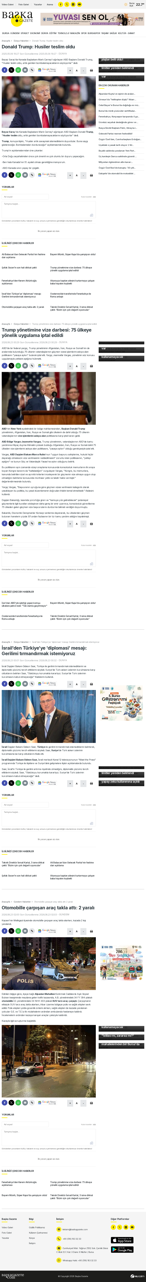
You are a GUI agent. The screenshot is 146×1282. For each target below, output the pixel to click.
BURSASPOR (94, 33)
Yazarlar (38, 4)
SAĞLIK (113, 33)
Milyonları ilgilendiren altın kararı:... (116, 162)
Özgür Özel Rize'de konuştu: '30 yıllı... (117, 167)
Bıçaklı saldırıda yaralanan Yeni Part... (117, 150)
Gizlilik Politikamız (37, 1227)
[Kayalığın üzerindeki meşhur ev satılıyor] (121, 767)
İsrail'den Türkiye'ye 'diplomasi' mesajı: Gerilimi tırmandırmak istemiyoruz (65, 642)
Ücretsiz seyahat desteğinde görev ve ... (118, 122)
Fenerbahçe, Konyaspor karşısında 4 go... (119, 116)
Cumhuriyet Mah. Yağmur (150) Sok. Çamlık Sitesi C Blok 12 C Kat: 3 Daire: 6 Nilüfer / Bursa (82, 1250)
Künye (32, 1238)
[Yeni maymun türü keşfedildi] (121, 343)
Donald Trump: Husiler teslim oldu (47, 41)
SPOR (84, 33)
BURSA (5, 33)
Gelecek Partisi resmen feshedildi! (115, 133)
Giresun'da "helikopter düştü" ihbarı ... (117, 99)
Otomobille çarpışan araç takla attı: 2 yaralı (53, 902)
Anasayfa (6, 41)
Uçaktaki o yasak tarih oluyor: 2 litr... (116, 145)
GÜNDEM (15, 33)
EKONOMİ (35, 33)
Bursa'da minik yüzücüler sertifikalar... (117, 111)
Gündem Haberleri (22, 902)
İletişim (32, 1243)
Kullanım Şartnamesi (38, 1232)
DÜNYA (44, 33)
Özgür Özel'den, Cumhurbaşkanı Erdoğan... (120, 139)
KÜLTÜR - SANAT (126, 33)
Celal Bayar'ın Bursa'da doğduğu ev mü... (119, 105)
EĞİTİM (52, 33)
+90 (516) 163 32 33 (72, 1238)
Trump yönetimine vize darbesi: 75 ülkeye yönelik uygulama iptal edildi (64, 324)
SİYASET (25, 33)
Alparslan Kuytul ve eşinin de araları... (117, 93)
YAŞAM (105, 33)
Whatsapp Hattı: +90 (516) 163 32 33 (80, 1260)
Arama (50, 4)
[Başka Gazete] (17, 19)
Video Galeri (8, 4)
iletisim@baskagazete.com (75, 1229)
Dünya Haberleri (21, 41)
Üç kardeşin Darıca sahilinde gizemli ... (118, 156)
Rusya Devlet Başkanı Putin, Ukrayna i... (118, 128)
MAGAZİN (75, 33)
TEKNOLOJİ (63, 33)
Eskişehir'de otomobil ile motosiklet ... (117, 173)
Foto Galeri (24, 4)
